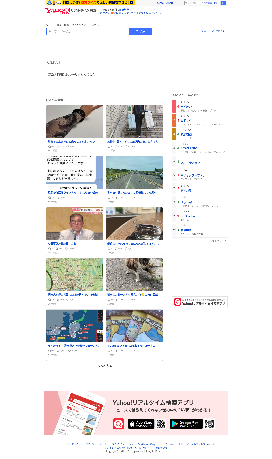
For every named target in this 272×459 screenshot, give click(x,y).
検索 (142, 31)
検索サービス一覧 (179, 444)
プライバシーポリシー (98, 444)
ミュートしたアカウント (214, 30)
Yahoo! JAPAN (165, 2)
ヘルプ (178, 2)
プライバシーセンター (124, 444)
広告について (157, 444)
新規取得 (124, 9)
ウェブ (49, 24)
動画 (66, 24)
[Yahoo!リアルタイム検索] (71, 9)
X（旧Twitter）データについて (151, 447)
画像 (58, 24)
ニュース (94, 24)
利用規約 (143, 444)
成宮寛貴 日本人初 (212, 3)
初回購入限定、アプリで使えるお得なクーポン (139, 13)
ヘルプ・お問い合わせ (203, 444)
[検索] (223, 3)
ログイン (105, 13)
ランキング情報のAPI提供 (119, 447)
